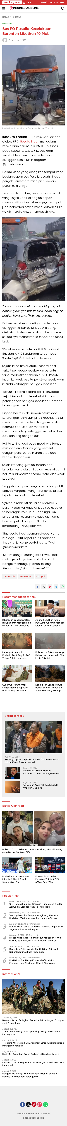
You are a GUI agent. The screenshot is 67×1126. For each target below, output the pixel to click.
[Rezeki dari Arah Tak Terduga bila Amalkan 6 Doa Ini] (12, 787)
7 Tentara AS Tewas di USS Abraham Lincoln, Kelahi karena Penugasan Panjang (33, 1044)
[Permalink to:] (4, 40)
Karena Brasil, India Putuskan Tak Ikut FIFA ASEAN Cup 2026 (47, 879)
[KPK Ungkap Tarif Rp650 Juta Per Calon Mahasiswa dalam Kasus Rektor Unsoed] (33, 737)
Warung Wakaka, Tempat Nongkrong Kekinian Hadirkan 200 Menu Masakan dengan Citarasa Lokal (33, 917)
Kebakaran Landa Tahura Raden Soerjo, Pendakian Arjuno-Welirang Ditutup (48, 687)
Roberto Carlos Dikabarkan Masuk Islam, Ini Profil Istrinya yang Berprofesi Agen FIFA (32, 851)
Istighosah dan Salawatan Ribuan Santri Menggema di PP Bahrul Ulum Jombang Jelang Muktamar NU (16, 622)
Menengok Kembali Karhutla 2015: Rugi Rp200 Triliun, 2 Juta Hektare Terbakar (16, 655)
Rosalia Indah (30, 141)
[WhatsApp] (45, 1104)
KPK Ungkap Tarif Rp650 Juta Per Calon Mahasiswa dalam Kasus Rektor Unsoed (32, 761)
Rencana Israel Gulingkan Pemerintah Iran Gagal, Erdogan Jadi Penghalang (33, 1022)
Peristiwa (7, 23)
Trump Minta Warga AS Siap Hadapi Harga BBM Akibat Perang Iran (31, 1033)
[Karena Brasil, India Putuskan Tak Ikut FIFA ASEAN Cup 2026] (50, 865)
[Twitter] (28, 1104)
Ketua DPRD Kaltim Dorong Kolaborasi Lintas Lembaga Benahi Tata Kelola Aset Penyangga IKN (41, 772)
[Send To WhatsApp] (62, 586)
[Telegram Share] (56, 586)
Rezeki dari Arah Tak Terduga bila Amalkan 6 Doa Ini (40, 786)
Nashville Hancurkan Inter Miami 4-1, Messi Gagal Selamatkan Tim (15, 879)
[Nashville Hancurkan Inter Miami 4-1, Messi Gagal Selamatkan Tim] (17, 865)
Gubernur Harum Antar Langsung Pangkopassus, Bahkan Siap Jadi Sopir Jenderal (15, 687)
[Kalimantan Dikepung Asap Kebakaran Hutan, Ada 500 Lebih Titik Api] (50, 641)
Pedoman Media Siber (28, 1113)
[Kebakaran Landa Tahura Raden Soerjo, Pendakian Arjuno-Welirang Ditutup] (50, 673)
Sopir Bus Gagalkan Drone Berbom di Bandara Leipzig (30, 1054)
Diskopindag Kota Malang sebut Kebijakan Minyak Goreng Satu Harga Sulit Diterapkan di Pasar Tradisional (35, 939)
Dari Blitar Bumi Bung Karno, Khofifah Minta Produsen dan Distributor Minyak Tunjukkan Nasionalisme (32, 962)
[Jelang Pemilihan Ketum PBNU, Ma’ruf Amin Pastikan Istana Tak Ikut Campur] (50, 608)
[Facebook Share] (37, 586)
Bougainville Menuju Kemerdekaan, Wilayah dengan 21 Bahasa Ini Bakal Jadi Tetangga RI (30, 1075)
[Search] (63, 8)
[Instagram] (39, 1104)
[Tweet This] (43, 586)
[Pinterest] (33, 1104)
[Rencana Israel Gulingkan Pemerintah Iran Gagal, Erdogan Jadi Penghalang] (33, 996)
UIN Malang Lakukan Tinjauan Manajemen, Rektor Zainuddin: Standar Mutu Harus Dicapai (35, 905)
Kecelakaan (26, 576)
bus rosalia (10, 576)
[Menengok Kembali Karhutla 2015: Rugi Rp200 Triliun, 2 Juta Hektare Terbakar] (17, 641)
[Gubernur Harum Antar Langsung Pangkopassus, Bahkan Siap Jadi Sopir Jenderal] (17, 673)
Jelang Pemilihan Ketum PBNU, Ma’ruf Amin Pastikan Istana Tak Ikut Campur (49, 622)
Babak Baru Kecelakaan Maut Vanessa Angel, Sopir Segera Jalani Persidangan (36, 928)
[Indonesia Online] (23, 8)
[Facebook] (22, 1104)
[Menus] (4, 8)
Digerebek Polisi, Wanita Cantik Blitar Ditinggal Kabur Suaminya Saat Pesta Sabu (33, 950)
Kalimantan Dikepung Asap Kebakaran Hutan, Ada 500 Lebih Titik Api (49, 655)
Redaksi (47, 1113)
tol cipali (40, 576)
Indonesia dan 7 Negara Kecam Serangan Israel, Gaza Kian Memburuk (33, 1064)
